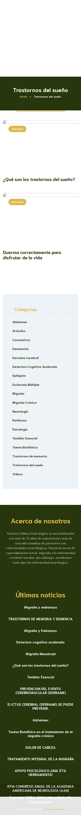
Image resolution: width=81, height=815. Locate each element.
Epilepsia (19, 375)
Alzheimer (19, 322)
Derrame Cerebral (25, 358)
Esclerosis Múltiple (25, 384)
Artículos (17, 128)
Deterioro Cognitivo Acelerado (34, 366)
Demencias (20, 348)
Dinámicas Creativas (54, 809)
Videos (17, 474)
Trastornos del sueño (27, 465)
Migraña (18, 393)
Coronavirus (21, 340)
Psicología (20, 429)
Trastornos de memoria (29, 456)
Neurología (20, 411)
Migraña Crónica (24, 402)
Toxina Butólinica (24, 447)
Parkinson (19, 420)
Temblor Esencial (24, 438)
